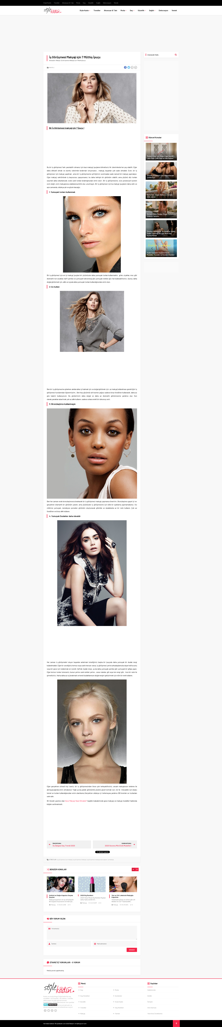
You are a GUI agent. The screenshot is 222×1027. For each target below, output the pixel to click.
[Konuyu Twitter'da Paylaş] (128, 67)
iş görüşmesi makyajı (79, 859)
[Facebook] (45, 1010)
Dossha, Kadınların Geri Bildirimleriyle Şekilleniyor (160, 176)
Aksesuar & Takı (68, 3)
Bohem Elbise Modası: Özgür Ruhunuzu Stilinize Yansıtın (161, 215)
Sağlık (98, 3)
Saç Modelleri (85, 996)
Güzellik (90, 3)
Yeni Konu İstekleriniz (154, 1014)
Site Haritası (151, 1008)
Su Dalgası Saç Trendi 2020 (64, 845)
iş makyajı (111, 859)
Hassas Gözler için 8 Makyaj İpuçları (121, 896)
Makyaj (58, 60)
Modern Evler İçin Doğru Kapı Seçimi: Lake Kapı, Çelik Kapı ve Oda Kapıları (160, 157)
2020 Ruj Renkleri (55, 895)
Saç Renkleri (119, 1008)
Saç (84, 3)
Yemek (116, 3)
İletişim (150, 1002)
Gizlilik (149, 996)
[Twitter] (48, 1010)
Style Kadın (47, 3)
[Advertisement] (111, 35)
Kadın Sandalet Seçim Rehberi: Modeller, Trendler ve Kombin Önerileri (160, 254)
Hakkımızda (151, 990)
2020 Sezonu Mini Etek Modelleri (118, 845)
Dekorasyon (107, 3)
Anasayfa (52, 60)
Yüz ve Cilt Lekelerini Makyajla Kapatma (91, 896)
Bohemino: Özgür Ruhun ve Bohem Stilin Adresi (159, 196)
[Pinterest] (52, 1010)
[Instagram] (55, 1010)
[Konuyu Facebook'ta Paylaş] (125, 67)
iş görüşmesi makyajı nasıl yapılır (97, 859)
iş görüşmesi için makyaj (64, 859)
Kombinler (118, 996)
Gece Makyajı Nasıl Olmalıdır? (76, 801)
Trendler (57, 3)
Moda (78, 3)
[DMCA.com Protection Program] (50, 1005)
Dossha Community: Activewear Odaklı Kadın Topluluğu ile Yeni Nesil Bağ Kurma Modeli (161, 233)
